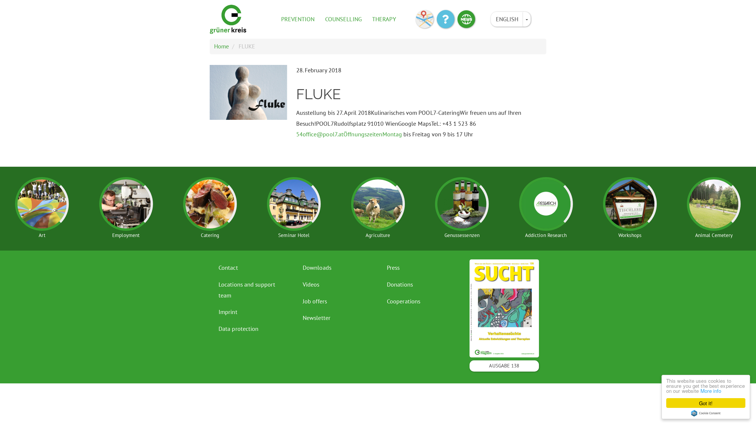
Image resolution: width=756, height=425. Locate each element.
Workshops (629, 235)
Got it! (706, 403)
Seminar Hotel (293, 235)
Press (393, 268)
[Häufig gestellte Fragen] (445, 19)
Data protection (239, 329)
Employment (126, 235)
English (507, 19)
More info (710, 390)
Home (221, 46)
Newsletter (316, 318)
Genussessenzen (462, 235)
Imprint (228, 312)
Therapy (384, 19)
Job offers (315, 301)
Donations (400, 284)
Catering (210, 235)
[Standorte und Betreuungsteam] (425, 19)
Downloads (317, 268)
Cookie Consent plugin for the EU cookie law (706, 413)
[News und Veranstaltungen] (466, 19)
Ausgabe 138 (504, 365)
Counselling (343, 19)
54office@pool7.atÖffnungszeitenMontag (349, 134)
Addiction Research (546, 235)
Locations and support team (247, 290)
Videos (311, 284)
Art (42, 235)
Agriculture (378, 235)
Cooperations (403, 301)
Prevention (298, 19)
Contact (228, 268)
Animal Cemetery (714, 235)
